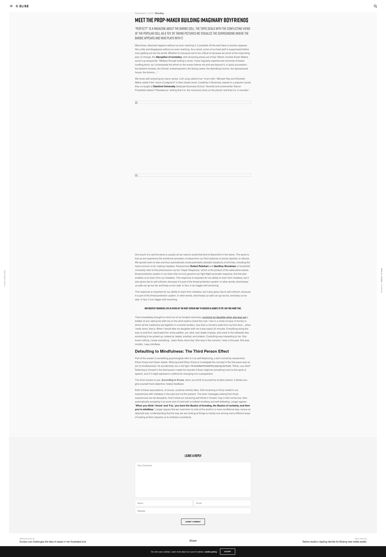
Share (193, 540)
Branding (159, 13)
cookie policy (210, 551)
